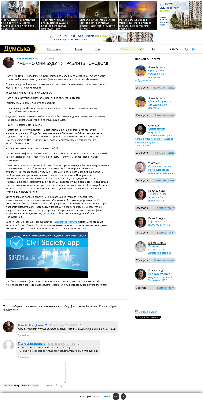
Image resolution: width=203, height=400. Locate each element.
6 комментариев (164, 152)
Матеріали (54, 49)
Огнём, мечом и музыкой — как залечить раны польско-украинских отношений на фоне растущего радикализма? (154, 137)
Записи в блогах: (148, 59)
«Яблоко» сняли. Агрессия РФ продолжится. (157, 197)
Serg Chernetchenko (32, 343)
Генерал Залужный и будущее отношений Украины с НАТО (160, 277)
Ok (115, 396)
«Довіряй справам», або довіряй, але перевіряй (159, 105)
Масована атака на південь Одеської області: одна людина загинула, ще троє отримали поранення (135, 24)
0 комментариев (164, 115)
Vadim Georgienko (27, 58)
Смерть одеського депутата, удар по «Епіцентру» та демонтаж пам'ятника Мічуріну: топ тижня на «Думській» (18, 24)
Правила (47, 385)
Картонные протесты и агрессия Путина (160, 223)
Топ (97, 49)
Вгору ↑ (59, 385)
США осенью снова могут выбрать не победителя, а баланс (160, 170)
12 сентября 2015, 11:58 (61, 343)
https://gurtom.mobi (68, 221)
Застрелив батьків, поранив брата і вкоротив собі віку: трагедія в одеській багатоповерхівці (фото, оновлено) (97, 24)
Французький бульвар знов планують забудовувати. (149, 75)
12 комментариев (164, 87)
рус (153, 48)
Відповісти (23, 335)
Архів (78, 49)
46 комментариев (164, 260)
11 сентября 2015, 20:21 (63, 325)
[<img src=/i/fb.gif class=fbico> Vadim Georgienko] (8, 331)
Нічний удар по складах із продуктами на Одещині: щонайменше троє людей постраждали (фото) (55, 24)
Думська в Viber (148, 311)
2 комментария (165, 207)
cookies (106, 396)
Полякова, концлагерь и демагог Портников (159, 250)
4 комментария (165, 287)
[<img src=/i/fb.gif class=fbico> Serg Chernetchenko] (8, 350)
